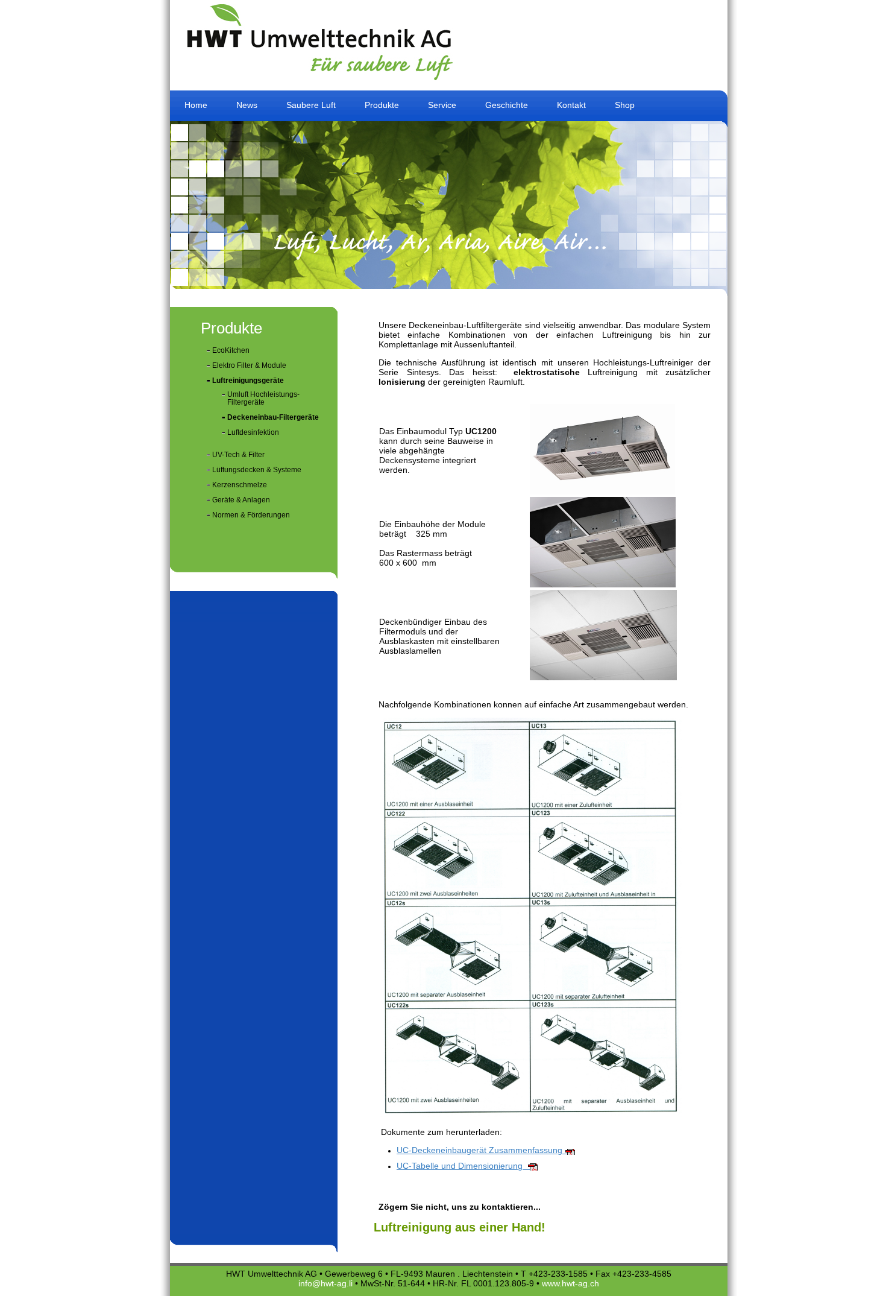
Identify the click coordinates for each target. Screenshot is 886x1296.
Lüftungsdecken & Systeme (256, 470)
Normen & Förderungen (251, 515)
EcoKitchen (231, 350)
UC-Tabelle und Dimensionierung (463, 1166)
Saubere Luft (311, 105)
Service (442, 105)
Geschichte (506, 105)
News (246, 105)
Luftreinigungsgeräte (248, 380)
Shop (625, 105)
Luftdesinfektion (253, 432)
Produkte (382, 105)
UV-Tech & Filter (238, 454)
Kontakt (571, 105)
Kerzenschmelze (239, 485)
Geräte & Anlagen (241, 500)
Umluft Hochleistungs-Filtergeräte (263, 398)
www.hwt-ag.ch (570, 1283)
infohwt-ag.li (325, 1283)
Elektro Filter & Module (249, 365)
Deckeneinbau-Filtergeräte (273, 417)
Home (195, 105)
